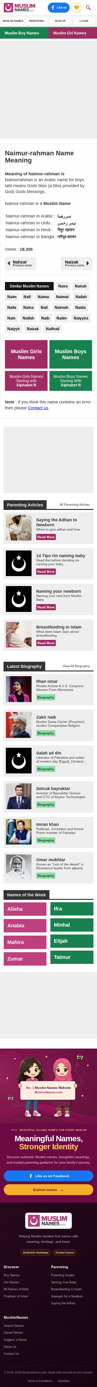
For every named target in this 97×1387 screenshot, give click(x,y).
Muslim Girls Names (26, 354)
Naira (63, 286)
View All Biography (76, 666)
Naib (45, 318)
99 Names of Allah (16, 1289)
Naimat (62, 297)
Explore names (48, 1189)
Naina (28, 307)
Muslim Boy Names (22, 33)
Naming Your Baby (64, 1282)
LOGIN (84, 20)
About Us (10, 1347)
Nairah (81, 286)
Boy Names (12, 1275)
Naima (43, 297)
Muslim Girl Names (69, 33)
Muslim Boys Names (70, 354)
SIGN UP (60, 20)
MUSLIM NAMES (13, 20)
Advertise (64, 1381)
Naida (80, 307)
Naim (11, 297)
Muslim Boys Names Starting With (70, 380)
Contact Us (11, 1353)
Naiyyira (81, 318)
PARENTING (36, 20)
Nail (44, 307)
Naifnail (52, 329)
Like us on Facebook (52, 1176)
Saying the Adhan (63, 1303)
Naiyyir (13, 329)
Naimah (61, 307)
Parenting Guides (63, 1275)
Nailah (81, 297)
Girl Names (11, 1282)
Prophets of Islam (16, 1296)
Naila (11, 307)
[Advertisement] (48, 90)
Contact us (38, 408)
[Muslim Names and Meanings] (20, 7)
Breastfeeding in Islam (66, 1289)
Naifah (28, 318)
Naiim (62, 318)
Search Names (14, 1325)
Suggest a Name (15, 1339)
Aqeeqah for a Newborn (67, 1296)
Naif (27, 297)
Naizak (33, 329)
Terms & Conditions (40, 1381)
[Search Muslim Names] (88, 8)
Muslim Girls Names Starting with (26, 380)
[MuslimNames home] (48, 1221)
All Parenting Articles (75, 504)
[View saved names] (76, 8)
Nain (11, 318)
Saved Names (13, 1332)
